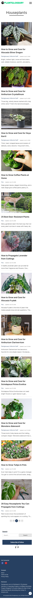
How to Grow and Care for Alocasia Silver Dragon (13, 51)
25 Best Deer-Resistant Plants (15, 217)
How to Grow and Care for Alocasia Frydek (13, 299)
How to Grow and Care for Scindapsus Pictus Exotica (13, 382)
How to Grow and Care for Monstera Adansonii (13, 424)
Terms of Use (4, 574)
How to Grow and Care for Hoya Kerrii (16, 134)
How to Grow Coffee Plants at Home (15, 176)
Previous (11, 520)
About (2, 572)
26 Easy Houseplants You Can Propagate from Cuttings (15, 505)
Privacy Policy (5, 576)
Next (22, 520)
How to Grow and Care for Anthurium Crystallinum (13, 92)
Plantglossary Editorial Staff (9, 56)
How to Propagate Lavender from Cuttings (14, 257)
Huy (2, 182)
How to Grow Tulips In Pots (13, 465)
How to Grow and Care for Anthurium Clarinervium (13, 341)
